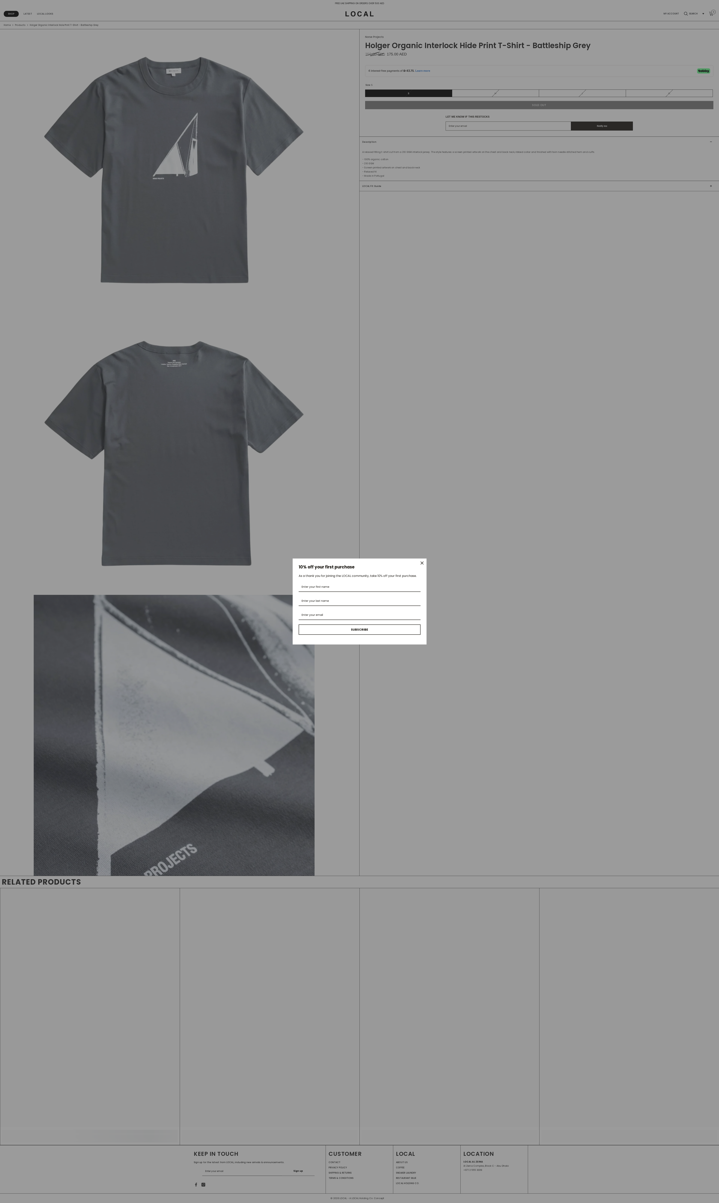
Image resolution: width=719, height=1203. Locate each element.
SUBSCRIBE (359, 629)
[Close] (422, 563)
